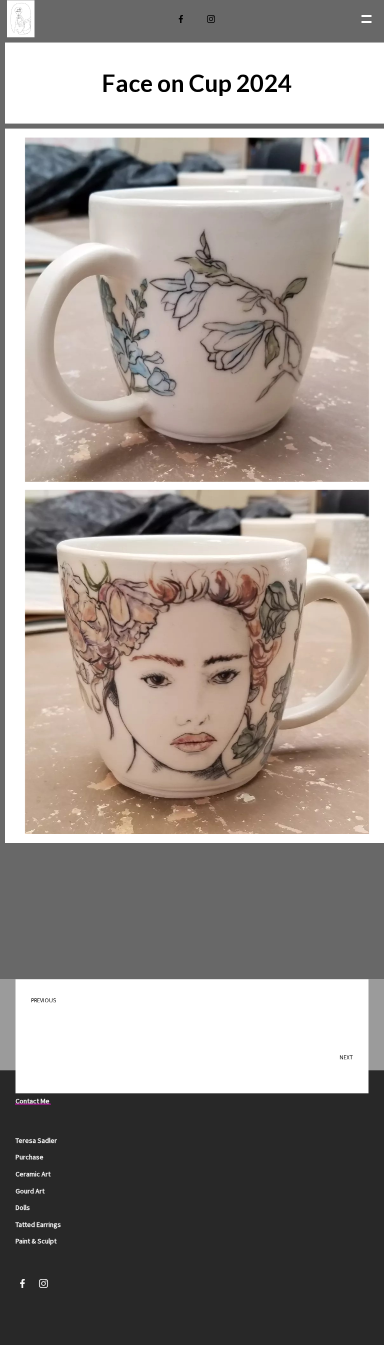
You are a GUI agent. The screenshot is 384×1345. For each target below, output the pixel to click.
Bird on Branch (55, 1007)
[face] (197, 662)
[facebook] (182, 19)
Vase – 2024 (334, 1064)
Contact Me (33, 1100)
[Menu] (365, 18)
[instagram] (212, 19)
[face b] (197, 310)
